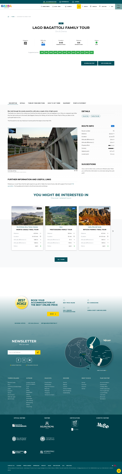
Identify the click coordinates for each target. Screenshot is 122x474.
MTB (27, 388)
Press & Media (27, 465)
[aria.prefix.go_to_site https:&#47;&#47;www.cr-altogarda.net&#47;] (19, 425)
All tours (61, 259)
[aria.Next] (73, 150)
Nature (65, 384)
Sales (49, 465)
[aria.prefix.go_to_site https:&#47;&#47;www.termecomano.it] (47, 438)
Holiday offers (103, 386)
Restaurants (48, 384)
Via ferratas (29, 398)
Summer (84, 384)
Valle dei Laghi (11, 396)
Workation (103, 399)
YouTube (30, 360)
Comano (10, 390)
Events (65, 382)
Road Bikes (29, 392)
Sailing (28, 404)
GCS (63, 465)
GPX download (106, 63)
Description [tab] (13, 103)
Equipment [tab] (66, 103)
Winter (83, 388)
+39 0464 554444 (33, 323)
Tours (27, 386)
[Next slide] (113, 231)
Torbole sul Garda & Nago (14, 386)
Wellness (47, 390)
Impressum (36, 465)
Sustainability (66, 392)
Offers (77, 1)
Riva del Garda (11, 382)
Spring (83, 382)
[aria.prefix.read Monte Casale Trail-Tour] (27, 228)
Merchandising (67, 390)
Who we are (56, 465)
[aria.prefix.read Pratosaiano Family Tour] (61, 228)
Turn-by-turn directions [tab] (36, 103)
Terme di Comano (49, 394)
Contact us (11, 465)
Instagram (24, 360)
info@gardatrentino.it (49, 323)
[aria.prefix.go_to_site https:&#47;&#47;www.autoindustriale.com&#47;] (47, 452)
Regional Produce (49, 386)
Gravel (28, 390)
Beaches (47, 388)
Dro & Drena (11, 394)
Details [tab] (22, 103)
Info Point (102, 394)
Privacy (43, 465)
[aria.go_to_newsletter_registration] (37, 352)
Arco (9, 384)
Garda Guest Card (104, 388)
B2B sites (69, 465)
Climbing (28, 396)
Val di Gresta (11, 399)
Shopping (47, 392)
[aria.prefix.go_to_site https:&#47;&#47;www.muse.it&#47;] (102, 425)
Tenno (9, 392)
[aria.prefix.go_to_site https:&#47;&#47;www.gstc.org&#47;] (75, 425)
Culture (65, 386)
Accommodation (51, 1)
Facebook (18, 360)
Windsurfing (29, 402)
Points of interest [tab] (79, 103)
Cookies (19, 465)
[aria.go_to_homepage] (6, 6)
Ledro (9, 388)
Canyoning (29, 406)
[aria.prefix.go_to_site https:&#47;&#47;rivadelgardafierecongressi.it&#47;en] (19, 438)
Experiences (65, 1)
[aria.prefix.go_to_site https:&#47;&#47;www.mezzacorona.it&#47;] (47, 425)
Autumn (84, 386)
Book (52, 314)
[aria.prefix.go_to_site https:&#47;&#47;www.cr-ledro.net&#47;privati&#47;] (19, 452)
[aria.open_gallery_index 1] (42, 148)
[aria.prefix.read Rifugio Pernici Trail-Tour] (94, 228)
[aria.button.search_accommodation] (79, 6)
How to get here (104, 390)
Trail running (29, 400)
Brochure (102, 396)
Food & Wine (48, 382)
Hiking (28, 394)
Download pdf (89, 63)
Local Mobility (103, 392)
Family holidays (67, 388)
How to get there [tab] (54, 103)
